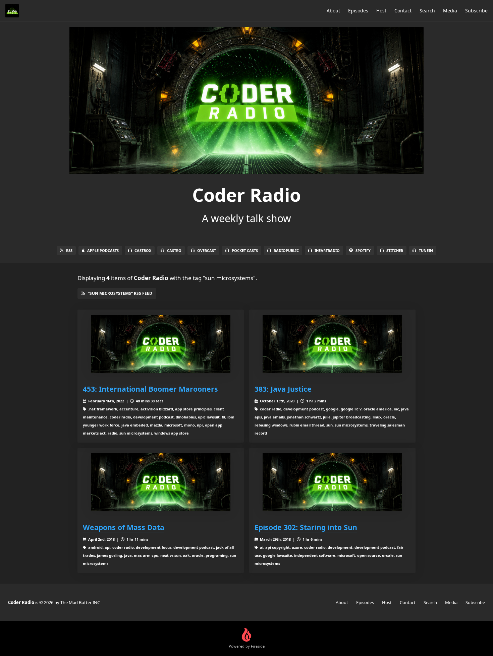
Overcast (206, 250)
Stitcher (394, 250)
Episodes (358, 10)
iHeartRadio (327, 250)
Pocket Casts (245, 250)
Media (450, 10)
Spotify (363, 250)
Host (381, 10)
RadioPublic (286, 250)
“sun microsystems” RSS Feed (120, 293)
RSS (69, 250)
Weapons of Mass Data (123, 527)
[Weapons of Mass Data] (160, 482)
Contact (403, 10)
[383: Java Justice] (332, 344)
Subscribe (476, 10)
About (333, 10)
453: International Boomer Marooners (150, 389)
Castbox (142, 250)
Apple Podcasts (103, 250)
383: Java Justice (283, 389)
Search (427, 10)
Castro (174, 250)
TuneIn (426, 250)
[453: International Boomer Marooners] (160, 344)
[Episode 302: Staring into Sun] (332, 482)
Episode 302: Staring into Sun (306, 527)
